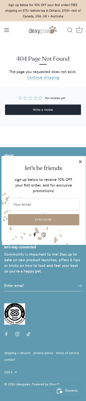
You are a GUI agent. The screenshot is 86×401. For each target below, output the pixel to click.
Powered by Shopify (46, 384)
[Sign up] (80, 286)
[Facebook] (35, 233)
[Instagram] (44, 233)
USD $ (8, 372)
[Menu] (6, 30)
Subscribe (43, 219)
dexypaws (23, 384)
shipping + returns (17, 353)
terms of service (67, 353)
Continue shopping (43, 77)
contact (9, 360)
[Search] (70, 30)
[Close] (80, 161)
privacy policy (43, 353)
